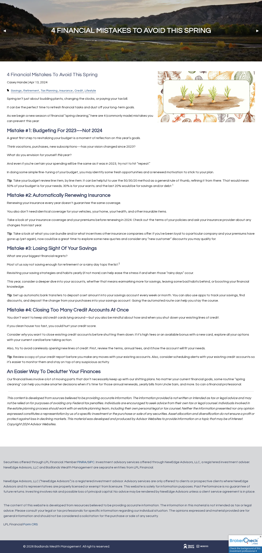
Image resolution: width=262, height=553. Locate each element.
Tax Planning (49, 90)
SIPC (91, 462)
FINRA (81, 462)
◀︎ (6, 30)
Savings (16, 90)
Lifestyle (90, 90)
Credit (79, 90)
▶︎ (259, 30)
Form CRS (30, 524)
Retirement (31, 90)
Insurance (66, 90)
